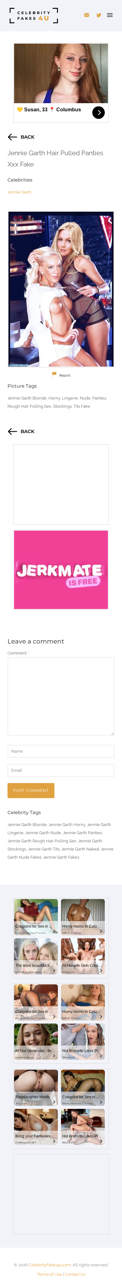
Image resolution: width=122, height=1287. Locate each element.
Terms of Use (49, 1274)
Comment (18, 653)
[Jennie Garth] (61, 289)
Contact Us (75, 1274)
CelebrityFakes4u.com (50, 1265)
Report (64, 375)
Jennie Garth (20, 192)
